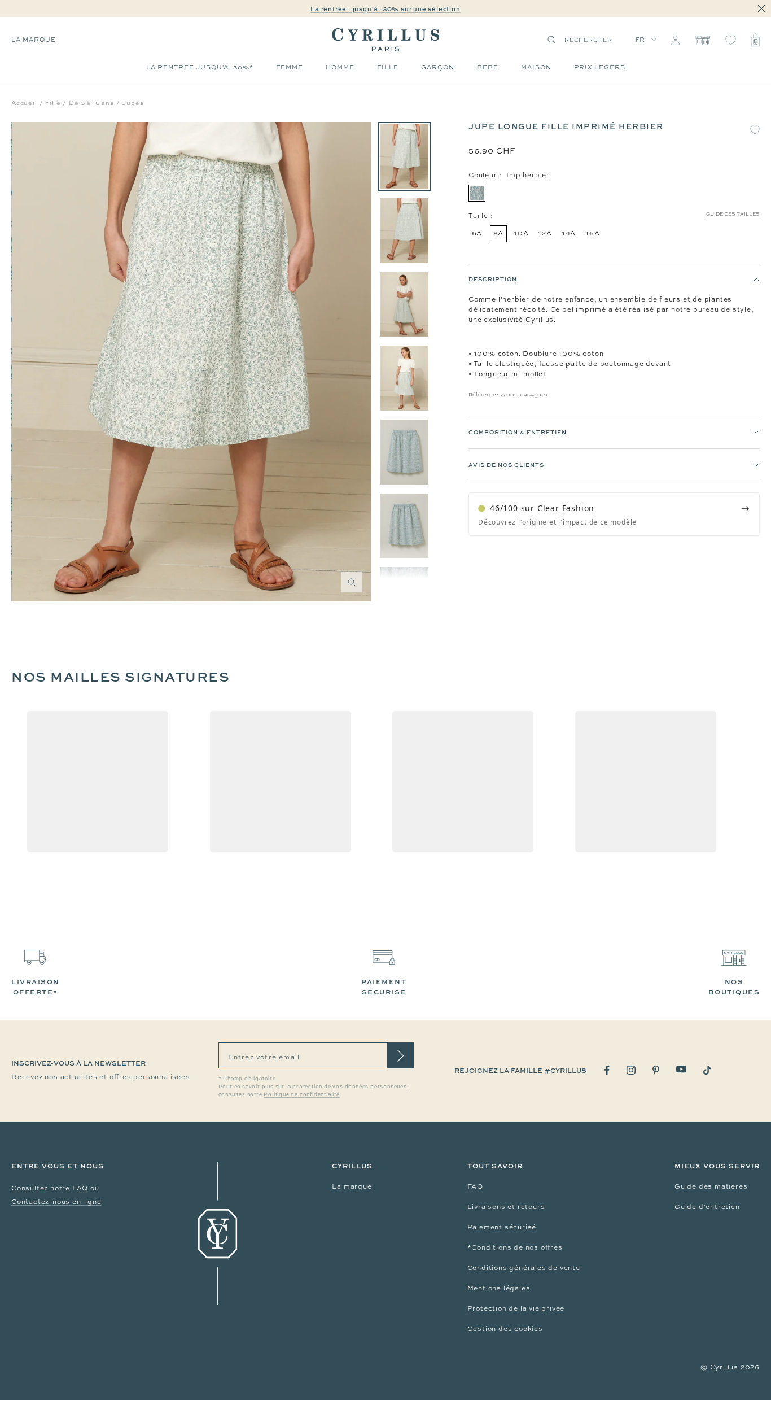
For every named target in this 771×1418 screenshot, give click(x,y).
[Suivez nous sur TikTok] (707, 1070)
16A (592, 233)
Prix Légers (599, 67)
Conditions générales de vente (523, 1267)
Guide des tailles (733, 214)
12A (544, 233)
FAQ (475, 1186)
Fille (387, 67)
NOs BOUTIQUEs (734, 987)
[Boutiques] (702, 40)
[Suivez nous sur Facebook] (607, 1070)
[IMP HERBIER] (476, 193)
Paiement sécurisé (502, 1227)
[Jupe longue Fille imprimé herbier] (404, 156)
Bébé (487, 67)
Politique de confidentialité (301, 1094)
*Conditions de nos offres (515, 1247)
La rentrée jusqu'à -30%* (199, 67)
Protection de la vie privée (516, 1308)
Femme (289, 67)
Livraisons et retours (506, 1206)
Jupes (132, 103)
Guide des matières (710, 1186)
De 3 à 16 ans (91, 103)
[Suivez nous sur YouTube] (681, 1069)
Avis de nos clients (506, 465)
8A (498, 233)
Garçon (437, 67)
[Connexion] (675, 40)
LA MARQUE (33, 39)
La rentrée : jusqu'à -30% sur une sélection (385, 9)
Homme (340, 67)
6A (477, 233)
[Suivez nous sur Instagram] (631, 1070)
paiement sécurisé (383, 987)
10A (521, 233)
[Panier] (755, 40)
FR (641, 39)
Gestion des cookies (505, 1328)
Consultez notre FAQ (49, 1188)
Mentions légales (499, 1288)
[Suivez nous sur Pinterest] (655, 1070)
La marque (351, 1186)
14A (569, 233)
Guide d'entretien (707, 1206)
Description (492, 279)
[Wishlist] (730, 40)
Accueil (24, 103)
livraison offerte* (35, 987)
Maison (536, 67)
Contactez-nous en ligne (56, 1201)
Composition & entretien (517, 432)
